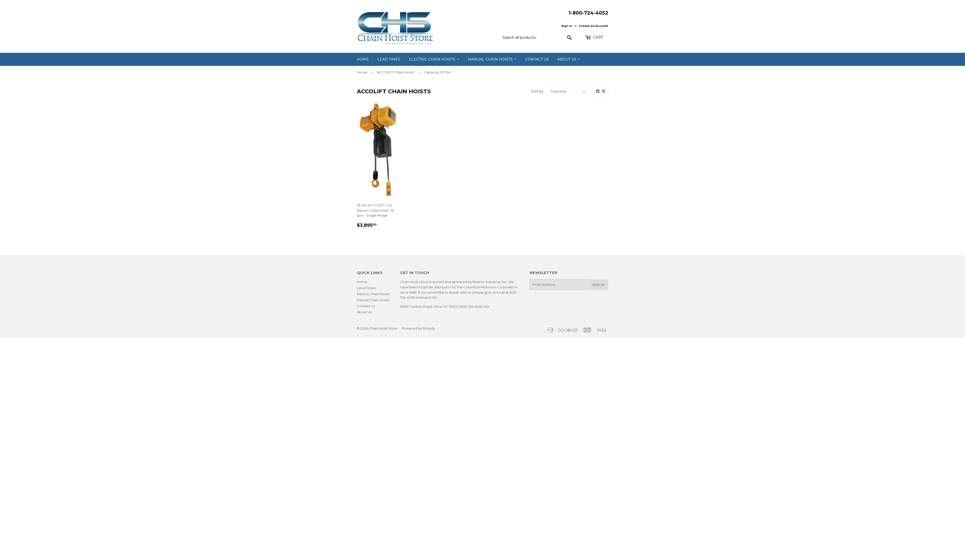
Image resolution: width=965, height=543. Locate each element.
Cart (597, 37)
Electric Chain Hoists (432, 59)
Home (363, 59)
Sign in (566, 26)
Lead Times (388, 59)
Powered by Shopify (418, 328)
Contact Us (537, 59)
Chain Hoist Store (383, 328)
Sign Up (598, 285)
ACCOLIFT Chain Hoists (395, 72)
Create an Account (593, 26)
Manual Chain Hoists (491, 59)
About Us (567, 59)
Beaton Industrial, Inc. (490, 282)
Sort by (537, 91)
